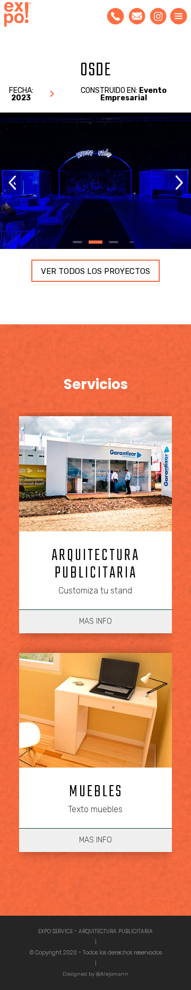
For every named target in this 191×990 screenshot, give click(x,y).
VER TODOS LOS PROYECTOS (95, 271)
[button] (179, 183)
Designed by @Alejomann (95, 974)
